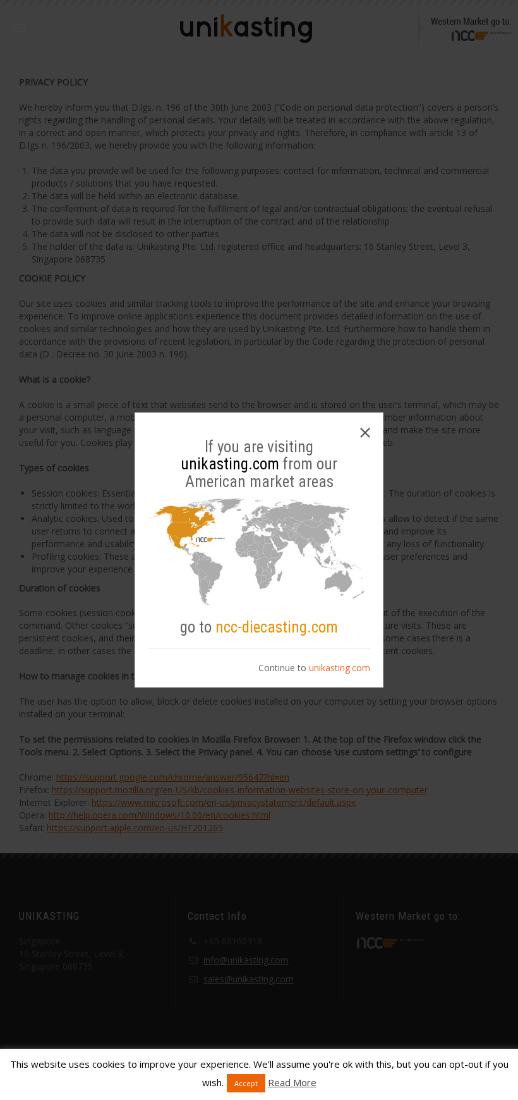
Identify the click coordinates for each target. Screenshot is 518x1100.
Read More (292, 1082)
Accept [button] (246, 1083)
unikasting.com (339, 668)
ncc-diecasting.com (276, 627)
